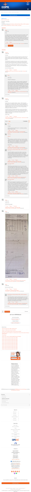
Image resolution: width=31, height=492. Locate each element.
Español (16, 437)
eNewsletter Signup (15, 483)
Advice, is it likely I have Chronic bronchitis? (9, 329)
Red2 (26, 91)
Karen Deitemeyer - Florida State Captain (22, 117)
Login (29, 1)
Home (2, 12)
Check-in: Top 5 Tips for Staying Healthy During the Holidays (11, 336)
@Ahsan (9, 136)
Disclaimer (14, 488)
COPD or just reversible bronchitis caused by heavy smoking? (11, 331)
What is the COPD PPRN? (15, 426)
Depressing (9, 25)
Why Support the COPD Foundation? (15, 429)
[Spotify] (16, 473)
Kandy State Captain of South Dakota (10, 208)
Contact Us (15, 432)
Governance (14, 418)
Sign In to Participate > (15, 322)
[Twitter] (13, 471)
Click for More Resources (13, 15)
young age (19, 25)
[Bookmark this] (28, 18)
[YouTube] (19, 471)
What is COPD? (15, 425)
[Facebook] (12, 471)
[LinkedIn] (15, 471)
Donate (28, 3)
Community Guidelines (22, 488)
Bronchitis (5, 25)
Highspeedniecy (9, 71)
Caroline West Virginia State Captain (16, 71)
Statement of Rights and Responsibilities (15, 489)
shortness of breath (14, 25)
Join (26, 1)
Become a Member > (15, 319)
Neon (6, 43)
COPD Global (14, 415)
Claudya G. (17, 43)
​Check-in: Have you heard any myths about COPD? (10, 337)
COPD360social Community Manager (20, 389)
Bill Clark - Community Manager (21, 91)
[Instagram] (17, 471)
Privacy (17, 488)
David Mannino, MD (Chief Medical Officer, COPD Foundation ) (19, 24)
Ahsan (6, 30)
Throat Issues (4, 335)
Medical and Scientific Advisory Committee (15, 434)
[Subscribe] (29, 18)
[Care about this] (27, 18)
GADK (6, 71)
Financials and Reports (15, 416)
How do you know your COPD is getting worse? (9, 328)
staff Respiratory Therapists (15, 390)
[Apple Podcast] (14, 473)
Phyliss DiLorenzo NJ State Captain (11, 43)
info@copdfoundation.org (15, 468)
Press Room (14, 413)
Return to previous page (5, 19)
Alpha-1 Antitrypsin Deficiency (15, 436)
